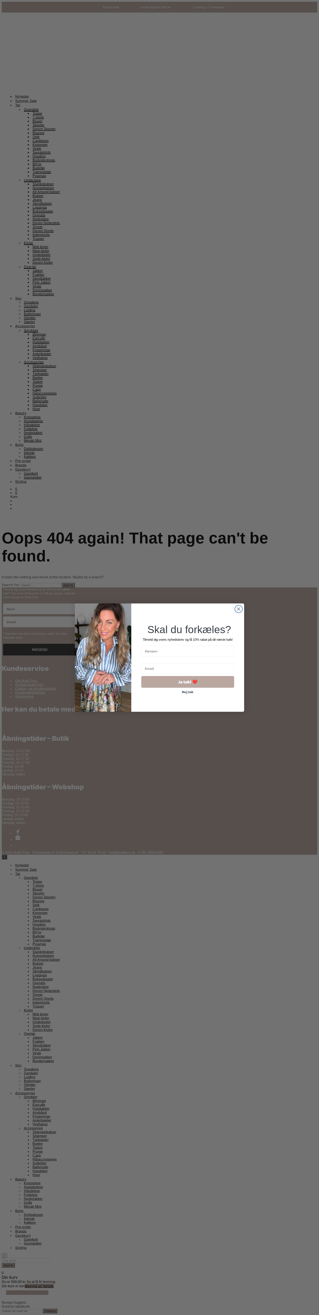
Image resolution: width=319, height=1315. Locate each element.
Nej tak (188, 691)
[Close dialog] (238, 609)
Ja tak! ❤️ (187, 682)
